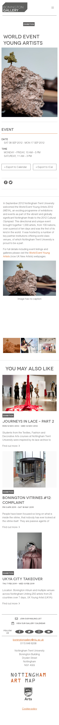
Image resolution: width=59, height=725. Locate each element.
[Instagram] (39, 632)
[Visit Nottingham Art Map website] (28, 677)
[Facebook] (19, 632)
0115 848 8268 (28, 643)
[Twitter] (29, 632)
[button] (53, 7)
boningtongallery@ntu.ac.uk (28, 639)
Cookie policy (29, 708)
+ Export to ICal (44, 166)
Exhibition (29, 24)
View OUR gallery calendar (30, 623)
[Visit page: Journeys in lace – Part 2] (29, 411)
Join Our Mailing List (31, 618)
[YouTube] (48, 632)
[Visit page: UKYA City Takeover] (29, 569)
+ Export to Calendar (15, 166)
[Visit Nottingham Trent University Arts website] (28, 694)
